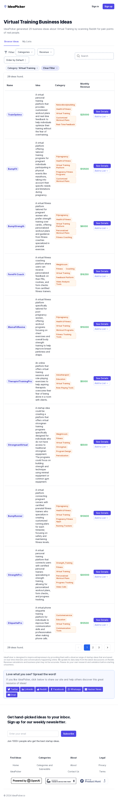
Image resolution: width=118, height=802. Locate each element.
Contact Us (73, 771)
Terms (102, 771)
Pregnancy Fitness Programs (64, 173)
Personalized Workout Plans (62, 231)
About (73, 765)
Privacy (102, 765)
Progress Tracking (64, 582)
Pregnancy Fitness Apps (64, 520)
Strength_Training (64, 563)
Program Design (63, 451)
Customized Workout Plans (62, 119)
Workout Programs (65, 330)
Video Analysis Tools (63, 283)
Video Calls (61, 587)
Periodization (62, 455)
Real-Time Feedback (65, 124)
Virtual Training (63, 113)
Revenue (44, 52)
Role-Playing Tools (64, 388)
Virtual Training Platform (63, 166)
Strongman (61, 447)
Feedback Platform (65, 277)
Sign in (95, 6)
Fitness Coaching (64, 237)
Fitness (59, 269)
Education (60, 379)
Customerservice (64, 615)
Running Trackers (64, 526)
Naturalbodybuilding (65, 105)
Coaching (70, 269)
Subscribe (68, 733)
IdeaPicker (15, 771)
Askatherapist (62, 375)
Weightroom (61, 264)
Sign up (108, 6)
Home (16, 765)
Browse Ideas (11, 41)
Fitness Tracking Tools (63, 335)
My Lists (26, 41)
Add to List (100, 117)
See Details (102, 111)
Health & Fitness (63, 109)
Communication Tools (63, 629)
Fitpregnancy (62, 156)
